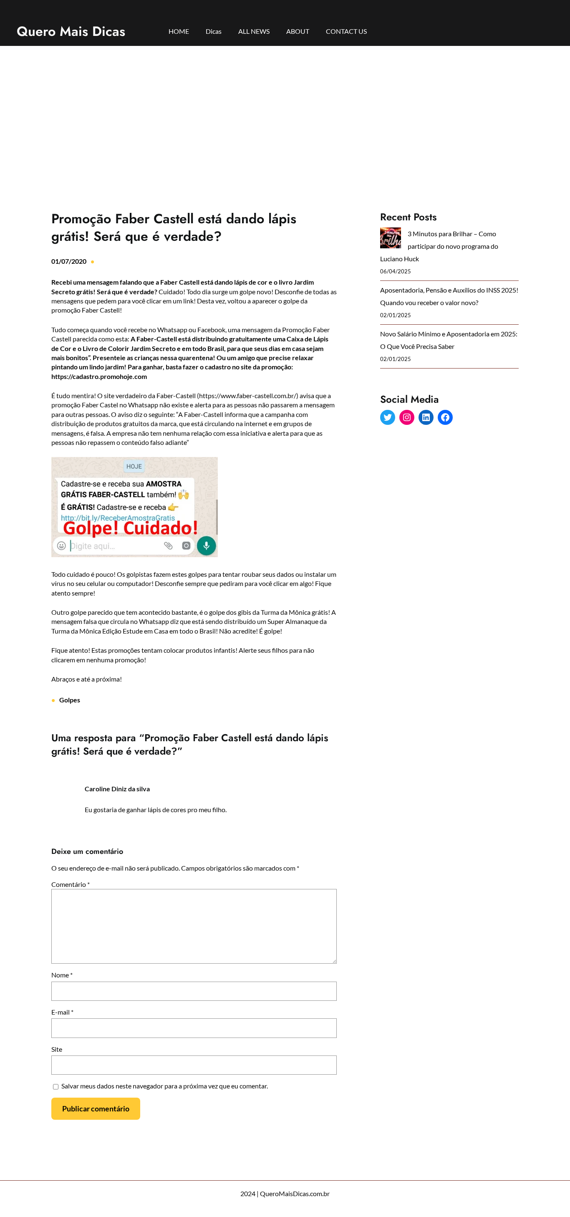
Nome (62, 975)
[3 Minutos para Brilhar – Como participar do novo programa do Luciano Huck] (390, 239)
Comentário (70, 884)
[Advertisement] (285, 114)
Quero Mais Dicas (71, 31)
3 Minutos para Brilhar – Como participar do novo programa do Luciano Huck (439, 246)
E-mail (62, 1012)
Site (56, 1049)
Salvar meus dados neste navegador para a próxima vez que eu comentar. (164, 1086)
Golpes (69, 700)
